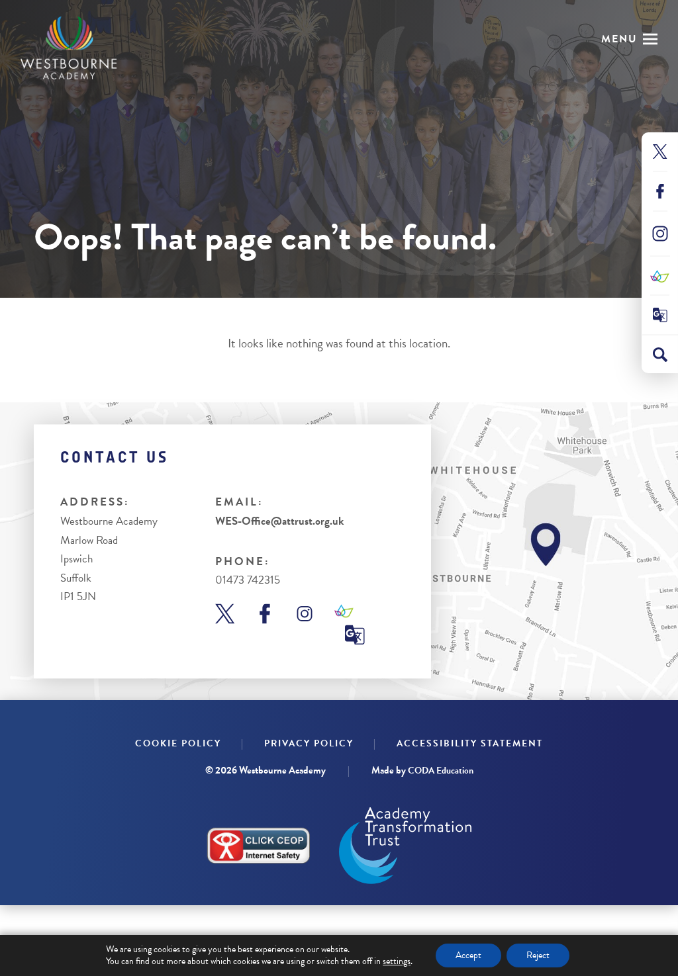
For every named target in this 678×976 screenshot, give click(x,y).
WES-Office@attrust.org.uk (279, 521)
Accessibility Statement (470, 743)
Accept (468, 955)
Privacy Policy (309, 743)
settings (397, 961)
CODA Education (440, 770)
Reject (538, 955)
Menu (619, 39)
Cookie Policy (178, 743)
